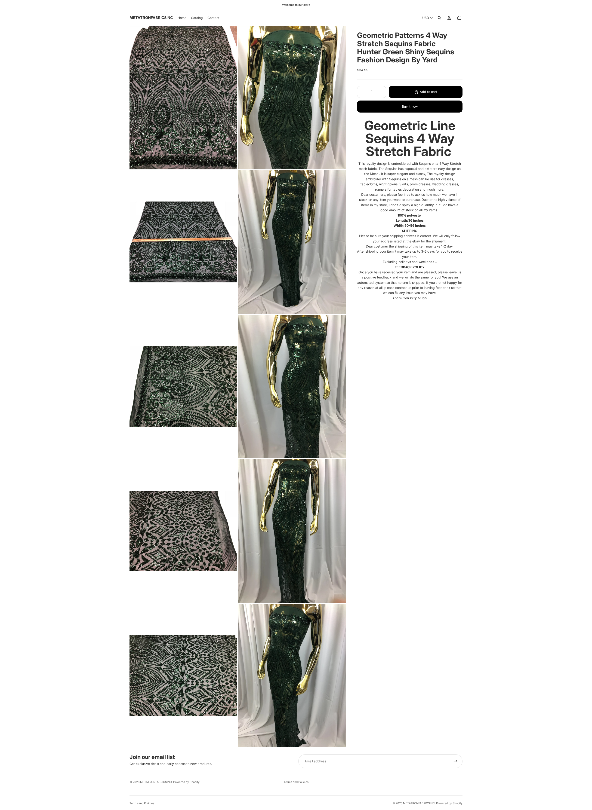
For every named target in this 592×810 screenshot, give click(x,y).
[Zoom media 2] (292, 97)
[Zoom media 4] (292, 242)
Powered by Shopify (186, 782)
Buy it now (410, 106)
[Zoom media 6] (292, 386)
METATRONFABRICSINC (156, 782)
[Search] (439, 18)
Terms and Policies (296, 782)
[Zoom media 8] (292, 531)
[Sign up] (455, 761)
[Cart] (459, 18)
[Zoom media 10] (292, 675)
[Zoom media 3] (183, 242)
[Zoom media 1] (183, 97)
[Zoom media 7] (183, 531)
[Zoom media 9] (183, 675)
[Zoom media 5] (183, 386)
